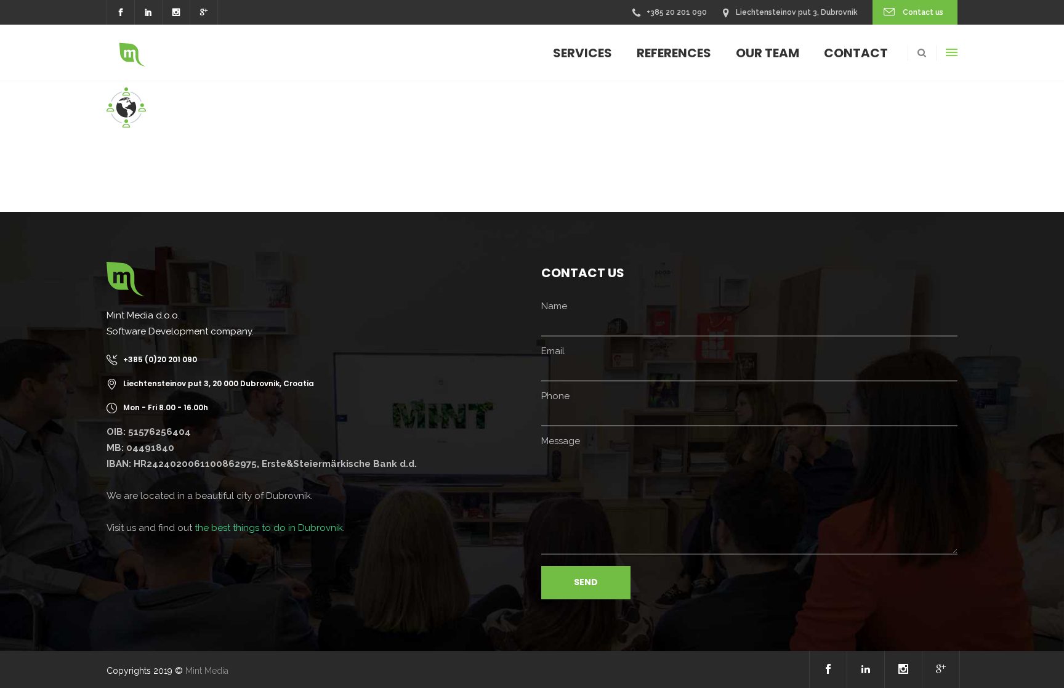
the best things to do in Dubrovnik (269, 527)
